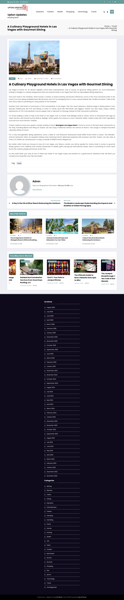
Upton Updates (17, 15)
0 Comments (57, 78)
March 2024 (51, 408)
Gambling (50, 519)
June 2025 (50, 353)
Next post (67, 200)
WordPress (59, 596)
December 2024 (52, 370)
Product (49, 549)
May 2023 (50, 450)
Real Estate (50, 553)
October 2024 (51, 378)
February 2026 (51, 328)
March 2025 (51, 357)
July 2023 (50, 441)
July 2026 (50, 311)
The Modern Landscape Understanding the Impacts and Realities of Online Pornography (88, 204)
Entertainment (52, 506)
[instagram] (113, 2)
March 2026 (51, 323)
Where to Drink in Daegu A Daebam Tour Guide (93, 278)
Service (49, 557)
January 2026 (51, 332)
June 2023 (50, 446)
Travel (93, 11)
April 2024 (50, 404)
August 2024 (51, 387)
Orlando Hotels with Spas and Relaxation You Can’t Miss (57, 239)
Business (40, 11)
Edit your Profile (63, 185)
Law (48, 540)
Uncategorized (34, 261)
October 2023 (51, 429)
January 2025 (51, 366)
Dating (49, 498)
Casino (49, 494)
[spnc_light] (107, 12)
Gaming (49, 532)
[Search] (104, 11)
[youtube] (115, 2)
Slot (48, 570)
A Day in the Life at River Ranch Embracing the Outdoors (36, 203)
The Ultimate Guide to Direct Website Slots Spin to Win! (40, 277)
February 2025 (51, 361)
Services (49, 561)
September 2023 (52, 433)
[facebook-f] (104, 2)
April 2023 (50, 454)
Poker (49, 544)
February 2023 (51, 463)
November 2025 (52, 340)
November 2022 (52, 475)
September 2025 (52, 349)
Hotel (21, 78)
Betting (49, 485)
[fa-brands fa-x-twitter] (107, 2)
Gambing (50, 515)
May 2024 (50, 399)
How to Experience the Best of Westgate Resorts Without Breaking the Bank (24, 239)
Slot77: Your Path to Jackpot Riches (10, 278)
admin (29, 78)
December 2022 (52, 471)
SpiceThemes (82, 596)
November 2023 (52, 425)
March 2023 (50, 458)
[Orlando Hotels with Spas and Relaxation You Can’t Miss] (62, 226)
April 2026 (50, 319)
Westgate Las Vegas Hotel (66, 125)
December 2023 (52, 420)
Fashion (50, 11)
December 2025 (52, 336)
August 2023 (51, 437)
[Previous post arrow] (9, 203)
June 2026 (50, 315)
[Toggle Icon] (112, 12)
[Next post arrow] (114, 203)
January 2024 (51, 416)
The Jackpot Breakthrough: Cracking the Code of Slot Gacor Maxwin (66, 277)
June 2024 (50, 395)
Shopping (70, 11)
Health (60, 11)
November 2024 (52, 374)
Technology (83, 11)
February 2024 (51, 412)
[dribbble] (110, 2)
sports (49, 574)
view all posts (37, 189)
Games (49, 528)
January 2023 (51, 467)
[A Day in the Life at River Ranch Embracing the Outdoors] (98, 226)
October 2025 (51, 345)
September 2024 (52, 383)
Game (49, 523)
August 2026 (51, 307)
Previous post (55, 200)
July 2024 (50, 391)
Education (50, 502)
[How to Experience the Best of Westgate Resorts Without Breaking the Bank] (26, 226)
